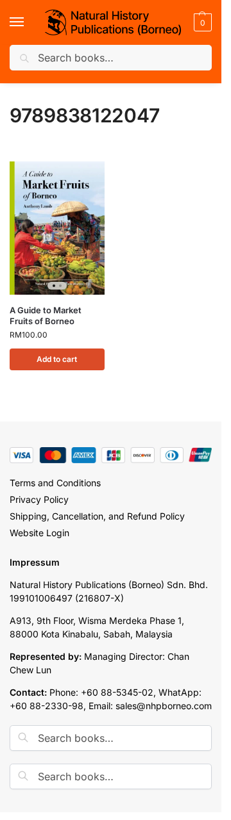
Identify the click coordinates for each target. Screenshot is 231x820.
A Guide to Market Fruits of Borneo (45, 315)
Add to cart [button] (57, 359)
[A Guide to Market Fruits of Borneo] (57, 228)
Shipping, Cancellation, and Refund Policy (97, 516)
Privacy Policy (39, 499)
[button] (201, 22)
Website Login (39, 532)
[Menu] (29, 22)
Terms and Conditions (55, 482)
